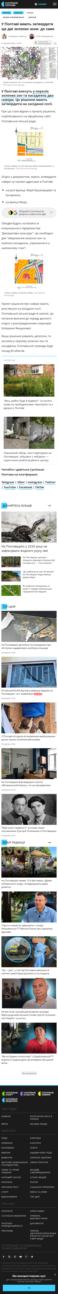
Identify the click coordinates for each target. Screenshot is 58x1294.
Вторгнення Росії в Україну (41, 1117)
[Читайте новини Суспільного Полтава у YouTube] (20, 1256)
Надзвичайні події (41, 1152)
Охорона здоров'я (41, 1157)
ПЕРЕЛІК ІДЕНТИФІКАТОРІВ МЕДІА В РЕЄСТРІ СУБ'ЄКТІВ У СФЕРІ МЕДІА (43, 1234)
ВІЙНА (4, 1124)
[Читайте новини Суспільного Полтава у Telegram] (32, 1256)
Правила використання (38, 1217)
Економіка (7, 1147)
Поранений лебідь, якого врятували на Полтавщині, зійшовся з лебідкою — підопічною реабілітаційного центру (27, 456)
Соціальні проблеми (42, 1187)
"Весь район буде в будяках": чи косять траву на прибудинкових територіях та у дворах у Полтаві (28, 404)
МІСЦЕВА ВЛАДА (38, 1124)
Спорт (4, 1192)
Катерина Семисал (17, 36)
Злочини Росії (9, 1187)
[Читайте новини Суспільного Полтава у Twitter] (9, 1256)
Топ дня (30, 13)
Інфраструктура (39, 1162)
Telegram (7, 482)
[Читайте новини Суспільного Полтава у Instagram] (15, 1256)
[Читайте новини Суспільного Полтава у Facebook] (3, 1256)
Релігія (34, 1182)
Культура (35, 1143)
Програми (7, 1230)
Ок (29, 1288)
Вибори (5, 1152)
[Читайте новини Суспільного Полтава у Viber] (26, 1256)
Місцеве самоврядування (13, 17)
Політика (6, 1182)
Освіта (34, 1147)
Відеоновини (9, 1196)
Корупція (35, 1138)
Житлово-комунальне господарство (14, 1163)
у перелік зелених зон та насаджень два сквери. (27, 95)
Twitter (50, 482)
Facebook (25, 487)
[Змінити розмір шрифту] (55, 43)
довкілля (18, 13)
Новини (6, 1116)
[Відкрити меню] (55, 4)
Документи (37, 1223)
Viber (21, 482)
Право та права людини (10, 1171)
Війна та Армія (38, 1192)
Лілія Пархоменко (44, 36)
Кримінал (7, 1143)
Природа (6, 13)
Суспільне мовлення (13, 1215)
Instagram (35, 482)
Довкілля (32, 17)
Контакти (7, 1211)
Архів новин (37, 1211)
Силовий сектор (11, 1177)
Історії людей (38, 1177)
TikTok (39, 487)
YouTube (10, 487)
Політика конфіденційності (12, 1224)
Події (4, 1138)
